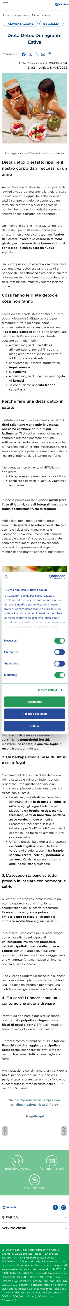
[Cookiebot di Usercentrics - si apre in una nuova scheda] (49, 576)
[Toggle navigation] (5, 5)
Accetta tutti (34, 701)
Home (5, 15)
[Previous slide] (5, 1129)
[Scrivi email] (43, 54)
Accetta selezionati (34, 713)
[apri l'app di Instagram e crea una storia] (49, 54)
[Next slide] (64, 1129)
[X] (30, 54)
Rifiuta (34, 726)
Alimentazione (40, 15)
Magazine (20, 15)
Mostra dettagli (48, 689)
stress (6, 234)
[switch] (59, 652)
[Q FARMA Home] (61, 5)
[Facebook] (24, 54)
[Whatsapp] (36, 54)
